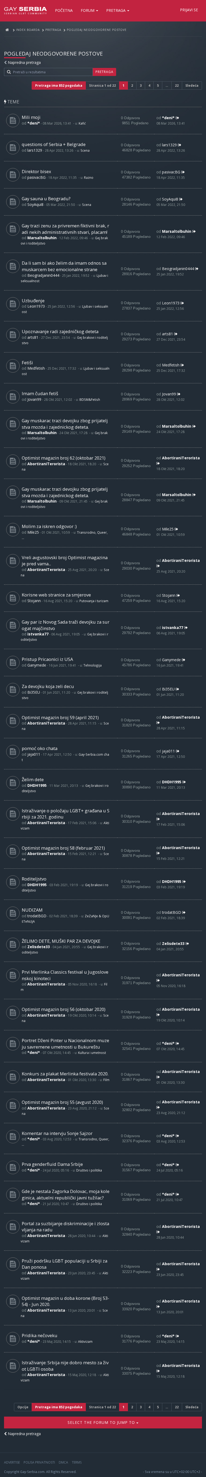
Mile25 (33, 532)
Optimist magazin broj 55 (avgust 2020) (62, 1102)
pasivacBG (36, 177)
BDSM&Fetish (89, 399)
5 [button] (158, 85)
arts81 (32, 337)
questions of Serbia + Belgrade (54, 144)
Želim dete (33, 779)
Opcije (22, 1407)
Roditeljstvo (34, 879)
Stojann (34, 600)
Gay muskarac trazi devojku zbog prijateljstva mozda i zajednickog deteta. (65, 423)
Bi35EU (33, 692)
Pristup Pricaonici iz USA (47, 659)
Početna (64, 10)
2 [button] (132, 85)
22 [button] (177, 85)
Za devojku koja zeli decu (48, 686)
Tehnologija (92, 665)
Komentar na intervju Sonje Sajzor (57, 1133)
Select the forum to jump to (102, 1422)
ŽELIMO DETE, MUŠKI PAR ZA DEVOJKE (61, 941)
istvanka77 (38, 633)
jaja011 (33, 754)
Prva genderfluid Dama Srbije (52, 1164)
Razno (88, 177)
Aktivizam (85, 1341)
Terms (77, 1462)
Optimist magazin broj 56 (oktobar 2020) (63, 1009)
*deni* (33, 123)
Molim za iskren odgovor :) (49, 526)
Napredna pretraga (24, 62)
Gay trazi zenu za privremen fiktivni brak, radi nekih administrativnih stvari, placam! (65, 229)
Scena (85, 150)
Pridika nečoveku (39, 1335)
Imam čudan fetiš (40, 393)
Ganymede (36, 665)
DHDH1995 (37, 785)
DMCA (63, 1462)
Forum (88, 10)
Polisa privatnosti (39, 1462)
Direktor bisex (36, 171)
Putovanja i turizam (93, 601)
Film (106, 1080)
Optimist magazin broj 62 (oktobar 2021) (63, 458)
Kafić (82, 123)
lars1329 (34, 150)
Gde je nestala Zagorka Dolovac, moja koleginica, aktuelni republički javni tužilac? (65, 1194)
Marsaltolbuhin (42, 237)
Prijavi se (189, 9)
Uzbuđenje (33, 300)
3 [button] (141, 85)
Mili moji (31, 117)
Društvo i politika (89, 1170)
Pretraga (116, 10)
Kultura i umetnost (92, 1052)
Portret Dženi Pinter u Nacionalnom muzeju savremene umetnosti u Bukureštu (65, 1043)
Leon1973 (36, 306)
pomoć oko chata (39, 748)
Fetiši (27, 362)
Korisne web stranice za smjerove (56, 595)
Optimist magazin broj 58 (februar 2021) (63, 848)
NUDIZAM (32, 910)
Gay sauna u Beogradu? (46, 198)
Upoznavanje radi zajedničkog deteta (60, 331)
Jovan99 (34, 399)
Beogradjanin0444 (43, 275)
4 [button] (149, 85)
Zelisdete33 (38, 946)
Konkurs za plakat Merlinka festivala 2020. (65, 1074)
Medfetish (36, 368)
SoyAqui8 (35, 204)
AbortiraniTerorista (46, 463)
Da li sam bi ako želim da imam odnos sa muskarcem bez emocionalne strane (64, 266)
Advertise (12, 1462)
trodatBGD (36, 915)
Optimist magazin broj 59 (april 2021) (60, 717)
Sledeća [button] (191, 85)
